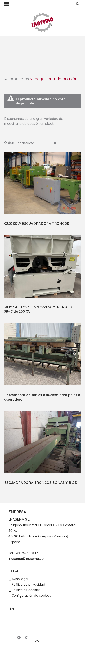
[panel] (19, 637)
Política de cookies (26, 590)
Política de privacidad (28, 584)
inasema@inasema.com (27, 559)
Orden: (19, 143)
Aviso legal (20, 579)
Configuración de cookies (31, 595)
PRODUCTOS (19, 78)
